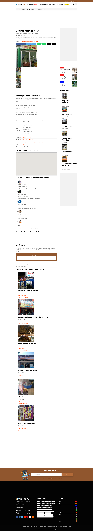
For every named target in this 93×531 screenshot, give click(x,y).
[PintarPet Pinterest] (27, 517)
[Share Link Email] (51, 44)
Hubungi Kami (33, 526)
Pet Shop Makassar (35, 41)
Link (24, 144)
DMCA (64, 526)
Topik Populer (52, 4)
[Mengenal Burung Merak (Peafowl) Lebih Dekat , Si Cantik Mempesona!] (68, 84)
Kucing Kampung (51, 501)
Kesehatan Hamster (51, 503)
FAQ (37, 526)
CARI (67, 474)
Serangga (60, 516)
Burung (60, 505)
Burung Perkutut (49, 514)
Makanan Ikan (41, 513)
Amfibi (60, 514)
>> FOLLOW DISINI (36, 258)
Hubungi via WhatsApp (28, 139)
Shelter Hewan (41, 514)
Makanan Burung (49, 509)
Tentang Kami (26, 526)
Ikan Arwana (41, 516)
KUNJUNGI (25, 297)
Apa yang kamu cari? (52, 470)
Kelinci (60, 512)
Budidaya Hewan (49, 507)
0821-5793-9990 (27, 137)
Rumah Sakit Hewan (49, 516)
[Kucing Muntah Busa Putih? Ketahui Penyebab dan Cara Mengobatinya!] (68, 70)
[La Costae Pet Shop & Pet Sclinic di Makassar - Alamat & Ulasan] (68, 130)
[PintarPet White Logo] (23, 499)
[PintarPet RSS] (33, 517)
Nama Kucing (50, 505)
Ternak (60, 518)
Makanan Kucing (42, 503)
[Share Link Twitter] (31, 44)
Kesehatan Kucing (42, 501)
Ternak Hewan (41, 509)
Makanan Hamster (42, 511)
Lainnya (60, 521)
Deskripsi (20, 91)
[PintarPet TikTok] (30, 517)
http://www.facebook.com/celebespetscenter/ (33, 142)
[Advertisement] (46, 19)
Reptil (60, 510)
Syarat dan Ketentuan (52, 526)
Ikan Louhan (48, 513)
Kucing (60, 501)
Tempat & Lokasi (62, 4)
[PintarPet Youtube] (25, 517)
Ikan (59, 507)
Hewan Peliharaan (42, 4)
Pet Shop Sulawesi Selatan (25, 41)
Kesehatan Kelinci (42, 505)
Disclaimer (60, 526)
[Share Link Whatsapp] (41, 44)
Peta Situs (68, 526)
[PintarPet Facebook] (17, 517)
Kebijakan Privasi (42, 526)
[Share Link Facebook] (21, 44)
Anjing (60, 503)
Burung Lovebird (51, 511)
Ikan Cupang (41, 507)
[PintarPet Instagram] (19, 517)
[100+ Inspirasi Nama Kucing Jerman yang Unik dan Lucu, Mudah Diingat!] (68, 77)
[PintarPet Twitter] (22, 517)
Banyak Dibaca (32, 4)
